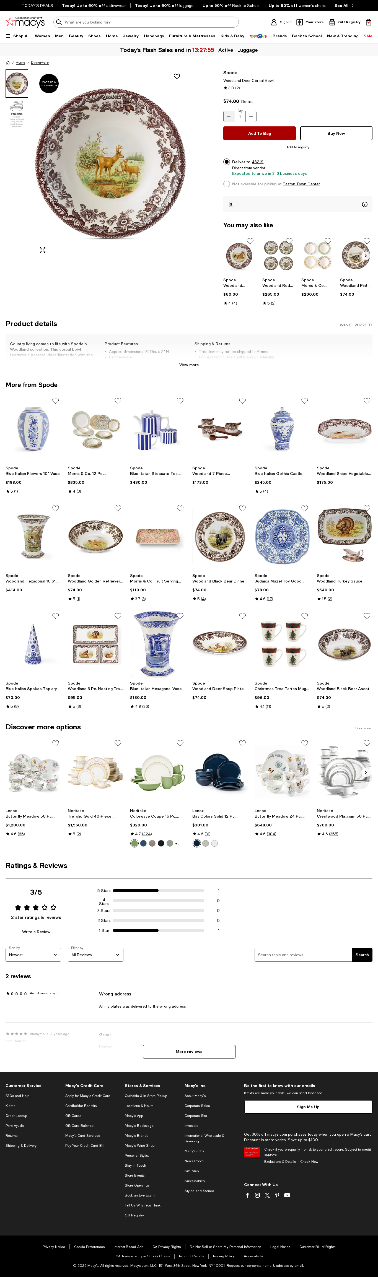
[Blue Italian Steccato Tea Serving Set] (158, 429)
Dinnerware (40, 62)
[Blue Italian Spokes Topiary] (33, 644)
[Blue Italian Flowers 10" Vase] (33, 429)
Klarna (10, 1106)
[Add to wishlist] (177, 76)
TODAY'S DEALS (37, 5)
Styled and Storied (199, 1191)
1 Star (104, 930)
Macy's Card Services (82, 1136)
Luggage (247, 50)
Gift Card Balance (79, 1126)
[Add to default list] (250, 241)
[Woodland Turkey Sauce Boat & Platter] (344, 537)
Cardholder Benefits (81, 1106)
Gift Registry (134, 1215)
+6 (177, 843)
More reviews (189, 1051)
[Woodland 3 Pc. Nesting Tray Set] (95, 644)
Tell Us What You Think (142, 1205)
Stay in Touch (135, 1165)
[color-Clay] (152, 843)
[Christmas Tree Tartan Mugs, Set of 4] (282, 644)
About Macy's (195, 1096)
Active (225, 50)
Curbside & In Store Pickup (146, 1096)
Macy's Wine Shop (139, 1146)
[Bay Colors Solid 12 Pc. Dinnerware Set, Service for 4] (220, 771)
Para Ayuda (15, 1126)
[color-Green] (170, 843)
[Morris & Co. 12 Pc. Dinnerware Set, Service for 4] (95, 429)
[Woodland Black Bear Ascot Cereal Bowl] (344, 644)
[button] (96, 163)
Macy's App (134, 1116)
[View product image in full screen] (42, 250)
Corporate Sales (197, 1106)
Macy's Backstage (139, 1126)
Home (20, 62)
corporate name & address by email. (275, 1266)
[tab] (17, 83)
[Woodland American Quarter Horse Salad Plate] (239, 255)
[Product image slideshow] (110, 163)
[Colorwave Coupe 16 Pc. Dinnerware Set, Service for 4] (158, 771)
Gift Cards (73, 1116)
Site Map (192, 1171)
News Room (194, 1161)
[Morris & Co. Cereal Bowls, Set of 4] (317, 255)
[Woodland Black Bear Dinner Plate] (220, 537)
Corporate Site (196, 1116)
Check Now (309, 1162)
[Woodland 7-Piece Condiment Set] (220, 429)
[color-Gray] (205, 843)
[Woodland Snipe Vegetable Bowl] (344, 429)
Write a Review (36, 931)
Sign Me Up (308, 1106)
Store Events (134, 1175)
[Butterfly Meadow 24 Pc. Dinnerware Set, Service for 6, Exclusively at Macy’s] (282, 771)
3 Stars (103, 910)
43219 (257, 162)
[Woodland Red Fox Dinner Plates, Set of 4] (278, 255)
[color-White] (214, 843)
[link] (239, 291)
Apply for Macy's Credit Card (87, 1096)
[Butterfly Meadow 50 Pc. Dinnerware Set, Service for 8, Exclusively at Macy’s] (33, 771)
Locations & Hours (139, 1106)
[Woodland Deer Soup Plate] (220, 644)
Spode (230, 72)
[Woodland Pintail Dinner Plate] (356, 255)
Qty (240, 111)
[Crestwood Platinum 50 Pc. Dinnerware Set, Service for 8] (344, 771)
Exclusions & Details (280, 1162)
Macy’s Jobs (194, 1151)
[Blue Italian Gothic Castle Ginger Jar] (282, 429)
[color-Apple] (134, 843)
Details (247, 101)
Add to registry (297, 147)
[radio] (134, 843)
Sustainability (195, 1181)
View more (189, 364)
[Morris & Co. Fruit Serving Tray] (158, 537)
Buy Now (336, 133)
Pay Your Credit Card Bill (84, 1146)
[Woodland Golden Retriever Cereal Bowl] (95, 537)
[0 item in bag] (368, 22)
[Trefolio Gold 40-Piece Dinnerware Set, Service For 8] (95, 771)
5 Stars (104, 890)
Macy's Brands (136, 1136)
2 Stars (104, 920)
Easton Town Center (301, 184)
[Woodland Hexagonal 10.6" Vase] (33, 537)
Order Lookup (16, 1116)
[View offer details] (297, 204)
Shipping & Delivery (21, 1146)
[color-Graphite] (161, 843)
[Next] (365, 255)
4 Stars (104, 900)
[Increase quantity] (251, 116)
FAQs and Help (17, 1096)
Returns (11, 1136)
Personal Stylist (137, 1156)
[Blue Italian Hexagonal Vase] (158, 644)
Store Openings (137, 1185)
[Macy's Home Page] (25, 22)
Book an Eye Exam (140, 1195)
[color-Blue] (143, 843)
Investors (191, 1126)
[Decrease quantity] (228, 116)
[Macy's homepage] (8, 62)
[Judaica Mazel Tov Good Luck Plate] (282, 537)
